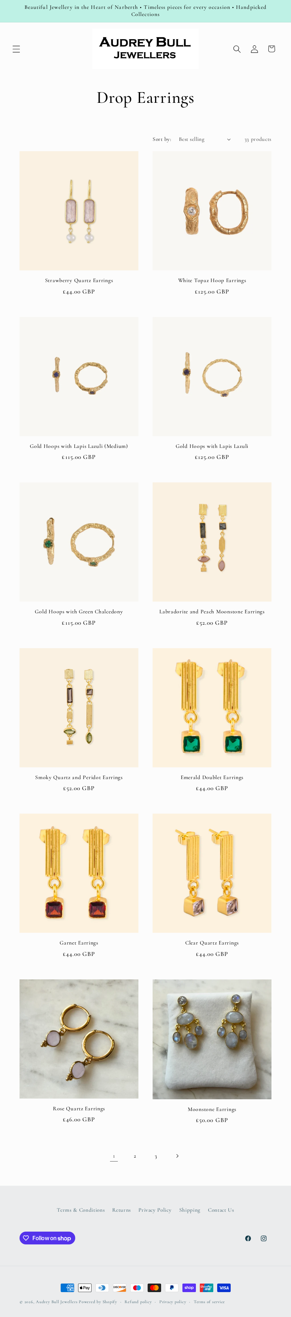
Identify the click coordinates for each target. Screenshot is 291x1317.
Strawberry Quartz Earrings (79, 280)
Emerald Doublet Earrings (212, 777)
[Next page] (177, 1155)
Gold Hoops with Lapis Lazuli (212, 446)
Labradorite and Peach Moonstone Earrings (212, 611)
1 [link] (114, 1155)
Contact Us (221, 1210)
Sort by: (162, 139)
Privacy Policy (154, 1210)
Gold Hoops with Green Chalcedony (79, 611)
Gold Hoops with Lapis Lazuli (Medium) (79, 446)
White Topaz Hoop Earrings (212, 280)
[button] (16, 48)
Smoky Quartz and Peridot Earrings (79, 777)
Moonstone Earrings (212, 1109)
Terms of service (209, 1301)
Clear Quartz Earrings (212, 943)
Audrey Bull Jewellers (57, 1301)
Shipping (190, 1210)
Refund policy (138, 1301)
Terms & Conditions (81, 1210)
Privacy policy (172, 1301)
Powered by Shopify (98, 1301)
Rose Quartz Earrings (79, 1108)
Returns (121, 1210)
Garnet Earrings (79, 943)
